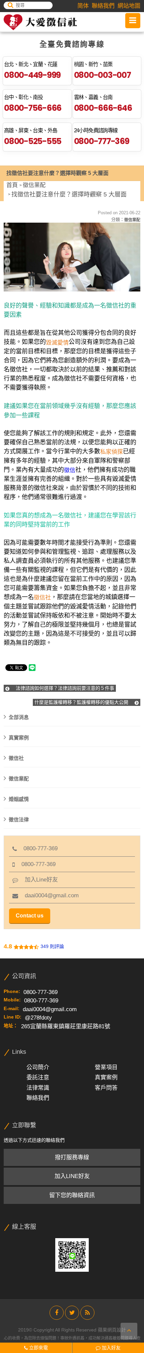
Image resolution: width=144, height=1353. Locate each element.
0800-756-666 (32, 108)
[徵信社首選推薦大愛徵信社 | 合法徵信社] (40, 22)
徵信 (69, 470)
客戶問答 (106, 1088)
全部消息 (19, 717)
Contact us (30, 915)
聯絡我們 (103, 6)
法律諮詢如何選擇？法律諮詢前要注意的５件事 (64, 688)
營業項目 (106, 1067)
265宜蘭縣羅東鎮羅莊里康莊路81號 (65, 1026)
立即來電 (38, 1347)
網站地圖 (129, 6)
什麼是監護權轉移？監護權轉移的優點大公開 (82, 702)
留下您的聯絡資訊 (72, 1195)
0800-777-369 (101, 141)
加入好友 (110, 1347)
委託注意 (37, 1077)
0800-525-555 (32, 141)
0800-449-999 (32, 75)
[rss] (87, 1313)
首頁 (12, 185)
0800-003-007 (102, 75)
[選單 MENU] (132, 20)
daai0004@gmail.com (48, 895)
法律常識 (37, 1088)
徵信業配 (34, 185)
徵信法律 (19, 819)
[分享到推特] (72, 1313)
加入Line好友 (38, 879)
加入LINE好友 (72, 1176)
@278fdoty (38, 1017)
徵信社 (16, 758)
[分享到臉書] (57, 1313)
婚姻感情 (19, 799)
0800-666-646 (103, 108)
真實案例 (19, 737)
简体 (83, 6)
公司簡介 (37, 1067)
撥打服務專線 (72, 1157)
